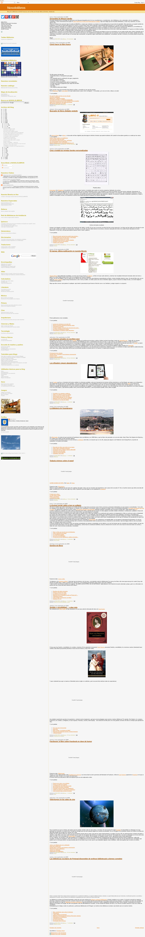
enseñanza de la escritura (59, 736)
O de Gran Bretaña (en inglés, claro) (9, 225)
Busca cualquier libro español (8, 211)
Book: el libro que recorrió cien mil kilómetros (64, 532)
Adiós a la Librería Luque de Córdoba (62, 394)
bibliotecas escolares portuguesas (74, 902)
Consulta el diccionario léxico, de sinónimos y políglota (13, 239)
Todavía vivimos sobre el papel (62, 461)
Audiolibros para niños (58, 453)
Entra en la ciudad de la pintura (8, 306)
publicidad (56, 500)
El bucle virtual (53, 355)
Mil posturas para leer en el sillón (58, 103)
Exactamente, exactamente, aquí (8, 96)
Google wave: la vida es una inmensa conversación (62, 847)
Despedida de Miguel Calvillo (61, 19)
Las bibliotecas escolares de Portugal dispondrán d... (14, 146)
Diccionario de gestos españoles (61, 787)
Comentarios (6, 167)
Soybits (55, 382)
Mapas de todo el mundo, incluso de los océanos (12, 273)
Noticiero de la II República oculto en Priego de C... (65, 595)
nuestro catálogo (58, 279)
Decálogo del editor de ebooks (60, 591)
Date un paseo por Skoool (7, 325)
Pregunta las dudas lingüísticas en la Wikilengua (12, 240)
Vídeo (2, 375)
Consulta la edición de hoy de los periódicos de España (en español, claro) (18, 223)
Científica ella (4, 282)
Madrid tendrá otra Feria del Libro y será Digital (64, 237)
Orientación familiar (5, 346)
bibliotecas (56, 456)
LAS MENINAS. (6, 180)
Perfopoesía (56, 913)
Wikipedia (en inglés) (6, 265)
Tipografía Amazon (57, 918)
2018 (4, 110)
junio (5, 149)
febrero (5, 154)
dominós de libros (63, 581)
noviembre (6, 125)
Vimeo (73, 483)
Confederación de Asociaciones (8, 348)
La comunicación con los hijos (8, 386)
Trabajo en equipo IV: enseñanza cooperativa (64, 789)
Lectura (68, 602)
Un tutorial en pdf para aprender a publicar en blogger (13, 357)
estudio (74, 340)
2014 (4, 116)
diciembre (6, 123)
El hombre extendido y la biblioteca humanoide (61, 99)
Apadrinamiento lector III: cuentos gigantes (63, 240)
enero (5, 155)
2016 (4, 113)
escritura (55, 245)
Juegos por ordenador (55, 850)
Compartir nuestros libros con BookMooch (63, 788)
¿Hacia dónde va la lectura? (60, 914)
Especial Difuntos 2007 (6, 202)
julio (4, 148)
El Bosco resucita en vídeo (59, 592)
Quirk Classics (101, 647)
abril (5, 152)
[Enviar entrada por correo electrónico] (74, 104)
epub (129, 383)
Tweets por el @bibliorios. (7, 39)
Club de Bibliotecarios (8, 185)
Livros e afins (61, 579)
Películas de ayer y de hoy (7, 312)
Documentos (4, 374)
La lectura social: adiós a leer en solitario (65, 505)
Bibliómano (55, 91)
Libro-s (64, 135)
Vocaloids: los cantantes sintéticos (61, 393)
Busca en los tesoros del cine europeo (10, 313)
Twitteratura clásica (57, 596)
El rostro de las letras (58, 919)
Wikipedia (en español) (6, 264)
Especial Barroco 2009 (6, 205)
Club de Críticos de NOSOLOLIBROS (11, 179)
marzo (5, 153)
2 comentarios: (70, 539)
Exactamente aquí (5, 95)
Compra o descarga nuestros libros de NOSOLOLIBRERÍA (14, 196)
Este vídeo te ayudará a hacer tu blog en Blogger (12, 356)
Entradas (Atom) (61, 930)
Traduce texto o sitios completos (8, 246)
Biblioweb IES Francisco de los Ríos (9, 87)
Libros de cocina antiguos (59, 452)
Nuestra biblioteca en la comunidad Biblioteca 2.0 (62, 143)
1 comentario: (70, 104)
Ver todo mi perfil (5, 432)
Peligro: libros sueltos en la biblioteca (59, 138)
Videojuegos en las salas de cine (62, 799)
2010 (4, 121)
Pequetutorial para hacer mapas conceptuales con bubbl (14, 362)
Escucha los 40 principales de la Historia (10, 298)
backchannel (92, 519)
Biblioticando (61, 773)
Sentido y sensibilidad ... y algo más (63, 607)
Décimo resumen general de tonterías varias (64, 325)
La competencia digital (58, 534)
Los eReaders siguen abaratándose (63, 363)
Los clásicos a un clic (6, 289)
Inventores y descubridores (7, 333)
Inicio (98, 927)
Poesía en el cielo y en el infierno (61, 783)
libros (55, 105)
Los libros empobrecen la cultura (61, 329)
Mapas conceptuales (6, 377)
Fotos (2, 371)
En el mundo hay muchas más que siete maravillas (12, 319)
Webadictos (61, 190)
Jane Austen (102, 609)
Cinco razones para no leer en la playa (62, 791)
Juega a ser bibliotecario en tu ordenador (59, 845)
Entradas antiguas (139, 927)
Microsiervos (61, 486)
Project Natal (72, 836)
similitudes (80, 439)
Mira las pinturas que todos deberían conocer (11, 305)
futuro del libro (56, 403)
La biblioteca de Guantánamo (61, 408)
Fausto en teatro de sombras (60, 784)
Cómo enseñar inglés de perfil (57, 139)
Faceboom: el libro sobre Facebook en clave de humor (71, 741)
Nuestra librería (53, 275)
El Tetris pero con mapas (6, 393)
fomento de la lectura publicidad (60, 602)
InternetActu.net (123, 340)
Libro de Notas (55, 135)
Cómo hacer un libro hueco (60, 44)
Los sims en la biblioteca (59, 535)
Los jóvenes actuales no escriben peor (65, 339)
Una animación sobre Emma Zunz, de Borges (61, 140)
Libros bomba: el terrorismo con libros (62, 597)
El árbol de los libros (55, 494)
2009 (4, 122)
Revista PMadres (5, 350)
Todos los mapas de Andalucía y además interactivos (13, 274)
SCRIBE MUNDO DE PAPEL (57, 483)
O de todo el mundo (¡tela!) (7, 226)
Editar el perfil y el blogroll (7, 360)
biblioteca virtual (57, 145)
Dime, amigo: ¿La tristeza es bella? (61, 730)
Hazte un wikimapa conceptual (8, 267)
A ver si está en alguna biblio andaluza (10, 217)
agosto (5, 147)
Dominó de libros (56, 545)
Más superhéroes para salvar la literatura (63, 912)
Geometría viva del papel (59, 451)
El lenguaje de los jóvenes (56, 353)
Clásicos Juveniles (5, 290)
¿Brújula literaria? (57, 733)
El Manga (90, 275)
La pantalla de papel (54, 498)
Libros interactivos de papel (59, 533)
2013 (4, 117)
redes (55, 794)
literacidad (130, 345)
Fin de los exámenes (55, 97)
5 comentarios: (70, 601)
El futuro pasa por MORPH (56, 357)
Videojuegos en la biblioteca (56, 851)
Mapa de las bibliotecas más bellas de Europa (61, 102)
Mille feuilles (55, 437)
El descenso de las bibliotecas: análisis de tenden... (65, 537)
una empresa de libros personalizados (85, 509)
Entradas (5, 165)
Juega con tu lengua (5, 392)
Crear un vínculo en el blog (7, 358)
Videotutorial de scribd (6, 363)
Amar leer (55, 729)
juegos (55, 853)
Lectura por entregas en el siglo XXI (61, 324)
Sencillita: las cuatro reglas (7, 280)
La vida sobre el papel (55, 495)
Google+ (2, 0)
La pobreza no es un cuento (60, 593)
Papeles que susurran (58, 242)
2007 (4, 158)
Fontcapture (52, 190)
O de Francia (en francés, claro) (8, 224)
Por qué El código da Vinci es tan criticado (60, 96)
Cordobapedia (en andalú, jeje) (8, 266)
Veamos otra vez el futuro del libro (61, 396)
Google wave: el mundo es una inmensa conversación (63, 354)
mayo (5, 151)
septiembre (6, 127)
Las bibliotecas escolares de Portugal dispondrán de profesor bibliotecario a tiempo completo (86, 859)
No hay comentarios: (71, 144)
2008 (4, 157)
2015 (4, 114)
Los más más (4, 339)
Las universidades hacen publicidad (58, 141)
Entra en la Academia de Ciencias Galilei (10, 326)
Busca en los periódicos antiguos (8, 233)
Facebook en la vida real (75, 774)
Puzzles (3, 395)
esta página (65, 91)
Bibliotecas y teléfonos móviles (57, 98)
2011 (4, 120)
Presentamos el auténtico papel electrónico (63, 330)
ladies (68, 483)
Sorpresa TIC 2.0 (57, 599)
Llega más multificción (55, 846)
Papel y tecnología (54, 496)
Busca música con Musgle (7, 297)
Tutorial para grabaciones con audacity (10, 365)
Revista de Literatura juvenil (7, 291)
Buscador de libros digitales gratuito (64, 111)
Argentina (135, 774)
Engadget (118, 830)
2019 (4, 109)
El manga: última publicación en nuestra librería (68, 251)
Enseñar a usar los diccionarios (60, 241)
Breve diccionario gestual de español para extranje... (66, 236)
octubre (5, 126)
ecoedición (103, 489)
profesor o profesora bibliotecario (99, 899)
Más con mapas (4, 394)
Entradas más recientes (55, 927)
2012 (4, 118)
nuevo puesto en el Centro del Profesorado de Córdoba (86, 21)
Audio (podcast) (4, 376)
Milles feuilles (62, 609)
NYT (136, 509)
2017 (4, 112)
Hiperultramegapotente (6, 283)
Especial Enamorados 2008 (7, 203)
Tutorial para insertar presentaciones (9, 361)
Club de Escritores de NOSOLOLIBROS (12, 175)
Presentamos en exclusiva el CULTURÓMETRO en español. (64, 101)
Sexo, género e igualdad (6, 385)
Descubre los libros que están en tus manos (63, 447)
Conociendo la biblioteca (8, 186)
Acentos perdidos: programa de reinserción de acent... (66, 327)
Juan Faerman (122, 774)
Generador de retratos (58, 326)
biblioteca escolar (57, 924)
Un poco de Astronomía (6, 340)
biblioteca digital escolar (58, 333)
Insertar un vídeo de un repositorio (9, 359)
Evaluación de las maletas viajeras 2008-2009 (64, 449)
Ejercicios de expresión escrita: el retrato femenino (65, 731)
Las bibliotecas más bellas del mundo (62, 786)
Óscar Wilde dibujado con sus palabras (62, 397)
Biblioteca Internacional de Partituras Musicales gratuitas (67, 915)
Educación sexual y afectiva (7, 383)
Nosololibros (16, 8)
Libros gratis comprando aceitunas (61, 448)
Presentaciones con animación (8, 373)
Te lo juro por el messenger (59, 727)
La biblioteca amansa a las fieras (61, 238)
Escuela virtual (4, 347)
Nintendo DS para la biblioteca (57, 848)
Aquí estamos (4, 94)
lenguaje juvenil (57, 359)
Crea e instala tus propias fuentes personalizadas (69, 150)
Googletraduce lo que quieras (8, 247)
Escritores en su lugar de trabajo (61, 399)
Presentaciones (4, 372)
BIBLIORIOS (13, 419)
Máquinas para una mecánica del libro (62, 398)
